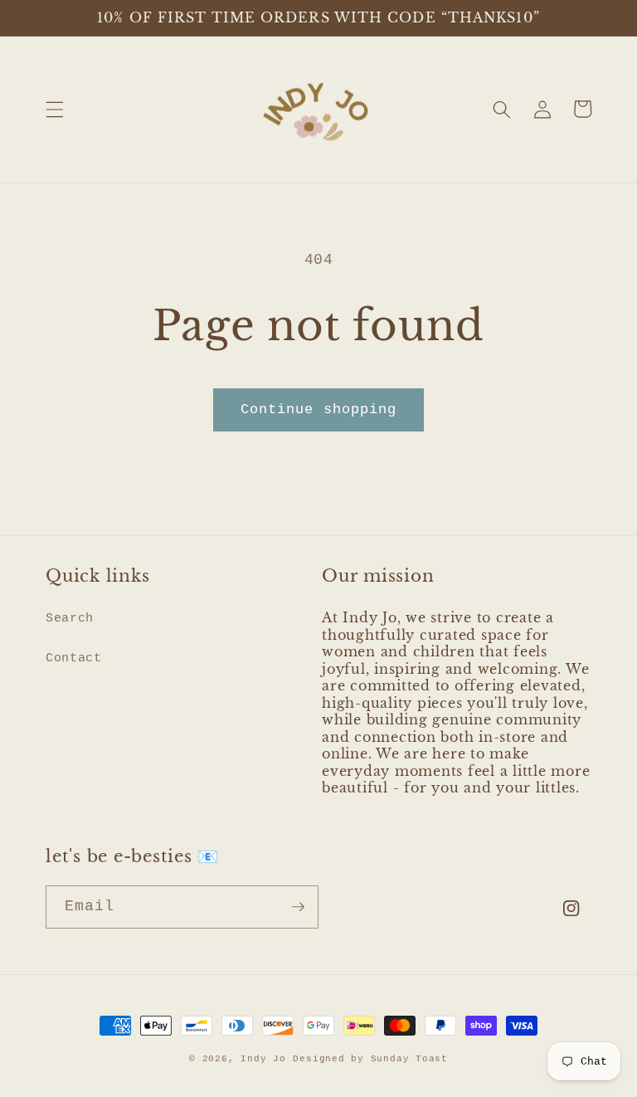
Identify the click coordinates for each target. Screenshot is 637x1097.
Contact (74, 658)
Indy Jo (263, 1059)
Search (70, 618)
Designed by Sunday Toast (370, 1059)
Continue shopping (319, 409)
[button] (55, 109)
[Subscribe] (298, 907)
